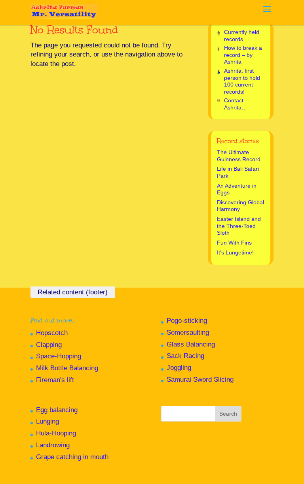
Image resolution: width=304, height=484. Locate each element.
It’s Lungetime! (235, 252)
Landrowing (53, 445)
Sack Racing (185, 356)
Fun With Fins (234, 242)
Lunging (47, 421)
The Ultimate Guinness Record (238, 155)
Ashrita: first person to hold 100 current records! (242, 81)
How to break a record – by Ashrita (243, 55)
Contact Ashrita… (235, 104)
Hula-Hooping (56, 433)
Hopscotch (52, 333)
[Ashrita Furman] (63, 8)
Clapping (49, 344)
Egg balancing (57, 410)
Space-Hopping (58, 356)
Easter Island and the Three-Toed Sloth (239, 226)
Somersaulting (188, 332)
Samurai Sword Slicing (200, 379)
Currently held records (241, 35)
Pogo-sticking (187, 320)
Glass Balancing (191, 344)
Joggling (179, 367)
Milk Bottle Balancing (67, 368)
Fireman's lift (55, 380)
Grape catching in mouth (72, 457)
